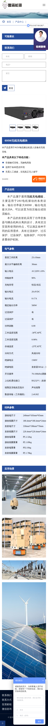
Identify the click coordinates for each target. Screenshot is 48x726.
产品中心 (19, 22)
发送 (11, 88)
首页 (9, 22)
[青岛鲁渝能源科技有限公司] (12, 5)
